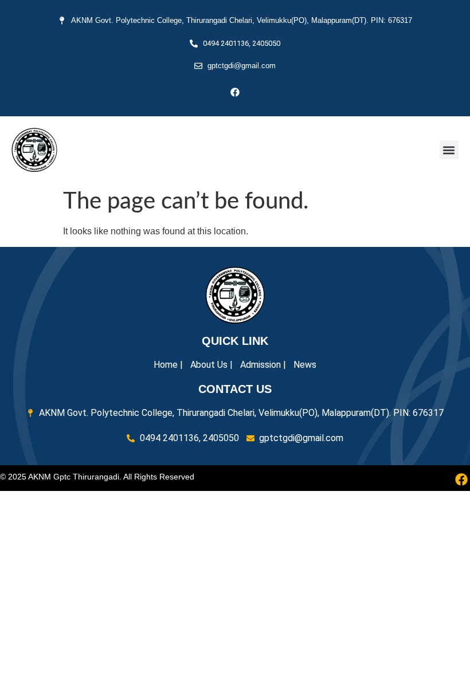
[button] (449, 149)
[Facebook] (235, 92)
